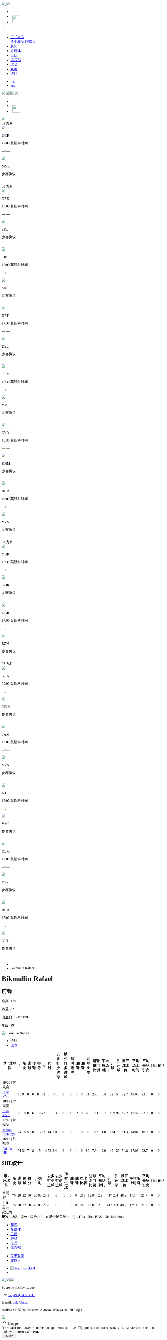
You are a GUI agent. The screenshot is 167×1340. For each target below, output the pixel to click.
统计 (13, 74)
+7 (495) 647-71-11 (21, 1295)
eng (12, 85)
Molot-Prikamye (8, 1132)
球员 (13, 64)
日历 (13, 55)
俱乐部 (15, 60)
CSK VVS (6, 1094)
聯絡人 (30, 41)
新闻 (13, 46)
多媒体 (15, 51)
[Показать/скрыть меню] (3, 30)
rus (12, 81)
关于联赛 (17, 41)
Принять (8, 1336)
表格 (13, 69)
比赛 (13, 1045)
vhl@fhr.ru (20, 1302)
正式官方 (17, 37)
